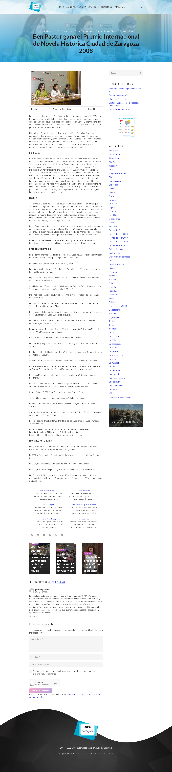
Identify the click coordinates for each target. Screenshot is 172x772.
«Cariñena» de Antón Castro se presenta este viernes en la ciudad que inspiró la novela (39, 559)
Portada (112, 287)
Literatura (113, 272)
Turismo (112, 325)
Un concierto (114, 336)
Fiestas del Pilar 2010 (118, 241)
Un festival (113, 351)
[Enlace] (35, 7)
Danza (111, 196)
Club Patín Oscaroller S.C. (120, 109)
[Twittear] (38, 535)
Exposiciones (114, 219)
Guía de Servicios (116, 264)
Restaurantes (115, 294)
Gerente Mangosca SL (119, 95)
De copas (113, 200)
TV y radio (113, 329)
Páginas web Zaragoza (69, 753)
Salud (111, 298)
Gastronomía (114, 253)
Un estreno (114, 348)
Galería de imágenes (118, 249)
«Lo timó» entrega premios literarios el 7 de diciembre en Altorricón (65, 562)
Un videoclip (114, 366)
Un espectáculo (116, 344)
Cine (111, 177)
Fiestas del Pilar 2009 (118, 238)
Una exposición (115, 374)
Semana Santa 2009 (118, 306)
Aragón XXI (114, 166)
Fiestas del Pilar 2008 (118, 234)
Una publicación (116, 385)
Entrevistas (114, 211)
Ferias (111, 223)
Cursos (112, 192)
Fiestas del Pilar (116, 230)
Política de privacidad (103, 753)
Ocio (111, 283)
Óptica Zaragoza (49, 505)
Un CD (111, 332)
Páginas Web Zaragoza (48, 491)
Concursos (113, 185)
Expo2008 (113, 215)
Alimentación (114, 154)
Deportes (113, 207)
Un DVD (112, 340)
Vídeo (111, 393)
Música (112, 276)
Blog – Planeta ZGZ (117, 173)
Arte (111, 169)
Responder (33, 617)
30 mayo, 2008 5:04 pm (43, 592)
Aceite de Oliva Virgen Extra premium (49, 519)
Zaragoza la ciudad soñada (121, 397)
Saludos (112, 302)
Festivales (113, 226)
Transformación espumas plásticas (83, 505)
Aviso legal (87, 753)
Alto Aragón (114, 162)
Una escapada (115, 370)
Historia (112, 268)
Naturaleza (114, 279)
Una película (114, 382)
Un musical (114, 363)
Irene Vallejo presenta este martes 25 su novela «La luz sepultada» (92, 564)
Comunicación (115, 181)
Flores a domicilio (83, 491)
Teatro (112, 321)
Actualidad (113, 151)
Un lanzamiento (116, 355)
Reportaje (113, 291)
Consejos (113, 188)
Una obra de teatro (117, 378)
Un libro (112, 359)
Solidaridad (114, 313)
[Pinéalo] (50, 535)
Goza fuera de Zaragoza (119, 257)
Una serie (113, 389)
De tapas (113, 204)
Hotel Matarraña (83, 519)
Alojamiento (114, 158)
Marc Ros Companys (118, 99)
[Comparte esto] (32, 535)
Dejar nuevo (57, 581)
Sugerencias (114, 317)
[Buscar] (142, 7)
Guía (111, 260)
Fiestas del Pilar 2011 (118, 245)
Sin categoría (114, 310)
